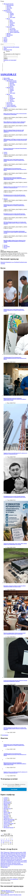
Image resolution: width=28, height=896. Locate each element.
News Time (9, 7)
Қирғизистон (4, 864)
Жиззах (5, 40)
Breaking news (7, 10)
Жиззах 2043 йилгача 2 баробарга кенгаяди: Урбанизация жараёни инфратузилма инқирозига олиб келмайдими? (15, 122)
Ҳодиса (5, 245)
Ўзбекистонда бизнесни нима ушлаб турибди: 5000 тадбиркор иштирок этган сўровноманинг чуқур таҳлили (15, 544)
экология (14, 863)
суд (22, 860)
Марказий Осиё (12, 853)
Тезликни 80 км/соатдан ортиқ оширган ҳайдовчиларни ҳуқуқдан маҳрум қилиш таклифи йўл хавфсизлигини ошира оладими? (15, 232)
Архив (5, 800)
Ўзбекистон (7, 818)
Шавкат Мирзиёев (5, 857)
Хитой (23, 856)
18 (3, 842)
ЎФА (2, 852)
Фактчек (9, 6)
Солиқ (6, 856)
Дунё (11, 16)
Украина (19, 856)
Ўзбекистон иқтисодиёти (16, 852)
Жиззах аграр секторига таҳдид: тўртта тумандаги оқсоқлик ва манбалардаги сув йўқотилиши (15, 114)
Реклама (16, 894)
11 (3, 840)
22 (10, 842)
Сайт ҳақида (10, 894)
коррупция (19, 859)
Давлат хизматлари (14, 32)
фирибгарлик (4, 863)
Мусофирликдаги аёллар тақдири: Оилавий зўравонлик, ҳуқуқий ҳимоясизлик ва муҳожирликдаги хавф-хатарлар (15, 195)
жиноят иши (22, 857)
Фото (11, 20)
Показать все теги (5, 865)
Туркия (15, 856)
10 (1, 840)
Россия (18, 855)
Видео (11, 21)
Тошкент (11, 856)
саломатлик (18, 860)
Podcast (8, 9)
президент (3, 860)
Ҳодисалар (6, 824)
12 (5, 840)
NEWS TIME (7, 812)
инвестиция (4, 859)
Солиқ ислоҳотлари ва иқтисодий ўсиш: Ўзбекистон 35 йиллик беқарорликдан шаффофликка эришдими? (15, 681)
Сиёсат (5, 41)
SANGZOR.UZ (8, 74)
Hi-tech (8, 36)
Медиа (8, 18)
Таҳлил (5, 39)
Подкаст (6, 826)
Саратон (3, 856)
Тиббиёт (12, 14)
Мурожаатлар (7, 801)
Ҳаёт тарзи (12, 17)
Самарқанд (23, 855)
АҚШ (24, 852)
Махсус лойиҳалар (8, 79)
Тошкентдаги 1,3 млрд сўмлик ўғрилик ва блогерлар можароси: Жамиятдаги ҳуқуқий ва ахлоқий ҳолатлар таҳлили (14, 160)
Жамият (9, 33)
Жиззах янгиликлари (9, 819)
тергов (19, 861)
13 (6, 840)
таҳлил (15, 861)
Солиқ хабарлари (14, 30)
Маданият (6, 816)
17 (1, 842)
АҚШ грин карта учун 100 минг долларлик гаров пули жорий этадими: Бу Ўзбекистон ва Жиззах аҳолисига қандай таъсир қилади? (15, 140)
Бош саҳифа (7, 78)
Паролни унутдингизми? (10, 60)
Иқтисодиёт (13, 29)
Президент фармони (11, 855)
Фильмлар (12, 22)
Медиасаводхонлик (8, 3)
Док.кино (12, 25)
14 (8, 840)
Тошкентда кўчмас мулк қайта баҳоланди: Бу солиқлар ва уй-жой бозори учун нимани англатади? (15, 187)
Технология (7, 822)
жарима (12, 857)
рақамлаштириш (10, 860)
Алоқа (5, 48)
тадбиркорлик (9, 861)
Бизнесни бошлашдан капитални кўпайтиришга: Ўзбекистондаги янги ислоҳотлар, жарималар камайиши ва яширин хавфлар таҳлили (15, 178)
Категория (9, 12)
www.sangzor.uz (14, 879)
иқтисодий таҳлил (11, 859)
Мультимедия (10, 5)
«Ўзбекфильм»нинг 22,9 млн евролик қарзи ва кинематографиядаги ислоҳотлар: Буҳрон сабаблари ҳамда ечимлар (15, 169)
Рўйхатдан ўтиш (8, 49)
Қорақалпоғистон (18, 864)
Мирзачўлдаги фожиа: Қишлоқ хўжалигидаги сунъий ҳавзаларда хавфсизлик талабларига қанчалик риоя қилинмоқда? (14, 131)
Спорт (5, 37)
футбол (9, 863)
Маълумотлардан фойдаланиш (11, 47)
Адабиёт (6, 797)
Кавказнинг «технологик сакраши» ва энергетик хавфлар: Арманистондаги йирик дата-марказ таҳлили (15, 586)
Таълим (11, 13)
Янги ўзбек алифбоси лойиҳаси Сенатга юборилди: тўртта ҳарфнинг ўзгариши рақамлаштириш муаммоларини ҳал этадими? (15, 241)
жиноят (16, 857)
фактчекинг (24, 861)
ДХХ (2, 853)
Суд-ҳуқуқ (12, 28)
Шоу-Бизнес (10, 35)
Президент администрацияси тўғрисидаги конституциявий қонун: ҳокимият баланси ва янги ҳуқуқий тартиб (14, 633)
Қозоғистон (11, 864)
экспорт (19, 863)
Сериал (11, 24)
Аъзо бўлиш (14, 789)
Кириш (8, 51)
